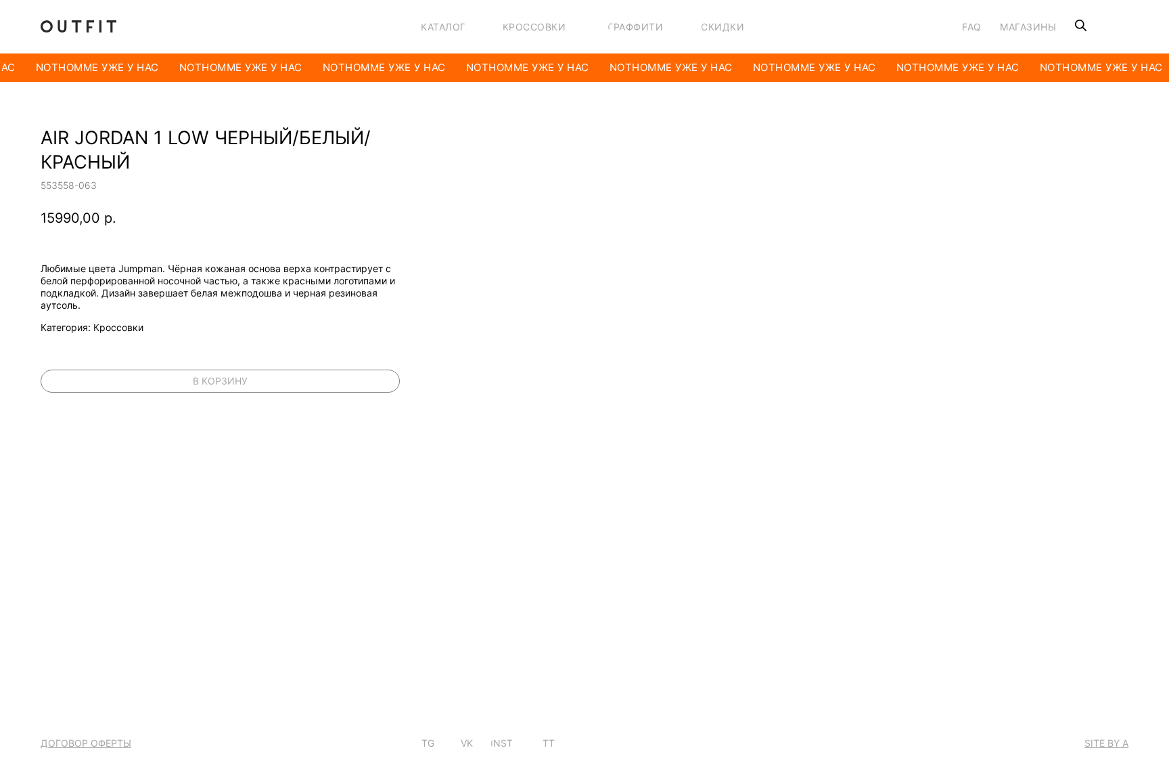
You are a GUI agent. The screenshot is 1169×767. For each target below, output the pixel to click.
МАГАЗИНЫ (1028, 26)
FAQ (972, 26)
